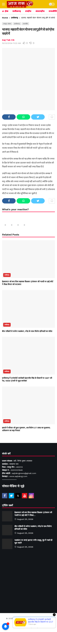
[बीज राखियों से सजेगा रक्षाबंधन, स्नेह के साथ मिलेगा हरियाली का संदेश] (28, 309)
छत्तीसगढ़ (17, 24)
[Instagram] (31, 495)
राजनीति (25, 24)
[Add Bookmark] (52, 117)
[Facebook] (4, 495)
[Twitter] (11, 495)
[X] (18, 495)
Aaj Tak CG (8, 40)
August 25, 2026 (25, 519)
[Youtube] (24, 495)
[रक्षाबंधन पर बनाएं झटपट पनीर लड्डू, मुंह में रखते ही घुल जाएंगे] (7, 544)
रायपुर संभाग (7, 24)
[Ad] (28, 579)
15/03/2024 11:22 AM (11, 43)
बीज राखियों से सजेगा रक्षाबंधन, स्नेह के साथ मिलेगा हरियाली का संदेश (27, 331)
